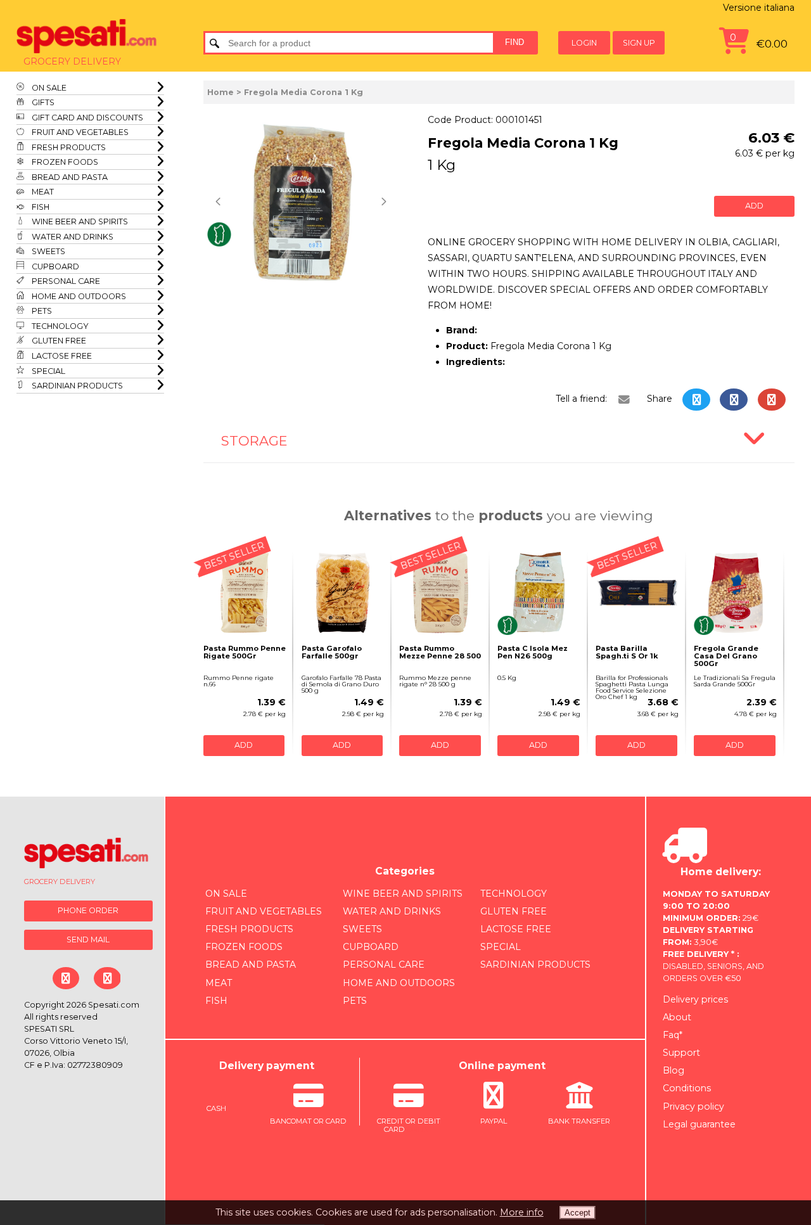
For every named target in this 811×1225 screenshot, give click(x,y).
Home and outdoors (78, 296)
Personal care (65, 281)
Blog (673, 1070)
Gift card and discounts (86, 117)
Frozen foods (64, 162)
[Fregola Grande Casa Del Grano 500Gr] (735, 593)
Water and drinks (71, 236)
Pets (41, 311)
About (677, 1017)
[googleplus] (771, 399)
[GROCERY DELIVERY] (86, 855)
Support (681, 1052)
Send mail (88, 939)
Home (220, 92)
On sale (48, 88)
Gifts (42, 102)
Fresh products (68, 147)
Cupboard (54, 266)
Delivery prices (695, 999)
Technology (59, 326)
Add (754, 205)
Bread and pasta (69, 177)
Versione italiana (759, 7)
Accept (578, 1212)
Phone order (88, 910)
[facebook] (734, 399)
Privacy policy (693, 1106)
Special (47, 371)
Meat (42, 191)
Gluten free (58, 340)
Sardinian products (76, 385)
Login (584, 43)
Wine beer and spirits (79, 221)
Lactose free (61, 356)
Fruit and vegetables (79, 132)
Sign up (639, 43)
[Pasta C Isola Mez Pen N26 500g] (538, 593)
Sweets (47, 251)
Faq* (672, 1035)
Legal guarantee (699, 1124)
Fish (39, 207)
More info (522, 1212)
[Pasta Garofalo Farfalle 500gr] (343, 593)
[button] (220, 201)
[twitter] (696, 399)
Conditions (687, 1088)
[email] (623, 399)
